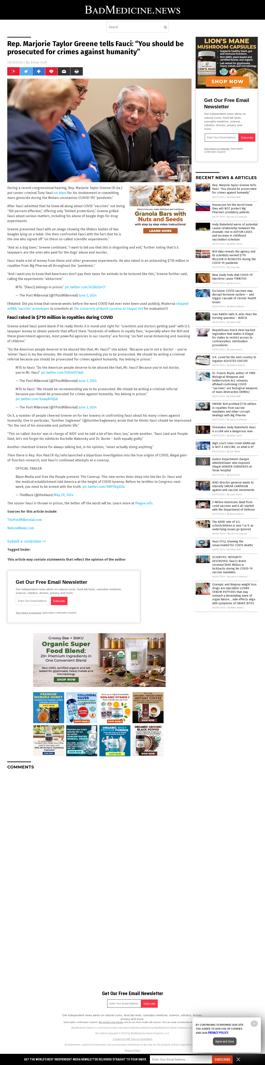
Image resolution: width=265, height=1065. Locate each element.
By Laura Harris (234, 349)
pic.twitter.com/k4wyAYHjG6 (37, 399)
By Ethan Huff (233, 197)
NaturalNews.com (20, 528)
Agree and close (224, 1041)
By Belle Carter (234, 244)
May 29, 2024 (63, 495)
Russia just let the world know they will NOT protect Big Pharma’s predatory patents (232, 208)
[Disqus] (99, 824)
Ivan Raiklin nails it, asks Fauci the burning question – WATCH (234, 316)
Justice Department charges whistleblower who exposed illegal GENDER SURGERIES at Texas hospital (232, 464)
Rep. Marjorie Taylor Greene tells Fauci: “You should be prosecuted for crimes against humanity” (234, 188)
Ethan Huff (39, 62)
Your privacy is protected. (28, 612)
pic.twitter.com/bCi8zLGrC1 (85, 287)
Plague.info (143, 503)
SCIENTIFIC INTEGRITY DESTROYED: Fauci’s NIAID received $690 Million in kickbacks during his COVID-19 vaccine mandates (232, 564)
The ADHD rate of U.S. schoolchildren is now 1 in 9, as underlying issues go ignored (232, 525)
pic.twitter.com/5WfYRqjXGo (103, 487)
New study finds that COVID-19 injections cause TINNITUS (232, 276)
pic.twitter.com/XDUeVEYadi (62, 373)
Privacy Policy (132, 1050)
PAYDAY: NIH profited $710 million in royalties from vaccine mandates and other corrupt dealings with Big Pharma (234, 409)
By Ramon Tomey (236, 365)
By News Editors (235, 306)
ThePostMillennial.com (24, 520)
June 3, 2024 (88, 295)
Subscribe (222, 1059)
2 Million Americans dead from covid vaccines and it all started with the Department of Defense (233, 505)
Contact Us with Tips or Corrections (132, 1039)
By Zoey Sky (233, 267)
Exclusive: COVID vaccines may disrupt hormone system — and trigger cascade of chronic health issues (234, 296)
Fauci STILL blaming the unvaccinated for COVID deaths (232, 543)
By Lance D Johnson (237, 216)
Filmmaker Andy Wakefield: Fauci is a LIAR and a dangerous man (233, 429)
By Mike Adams (235, 607)
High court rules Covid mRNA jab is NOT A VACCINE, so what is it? (233, 445)
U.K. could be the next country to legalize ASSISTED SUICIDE (234, 359)
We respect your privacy (111, 1022)
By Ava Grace (234, 283)
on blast (60, 193)
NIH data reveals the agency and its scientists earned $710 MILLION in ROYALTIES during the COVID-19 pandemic (234, 257)
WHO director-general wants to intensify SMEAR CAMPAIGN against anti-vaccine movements (233, 486)
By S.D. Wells (233, 451)
